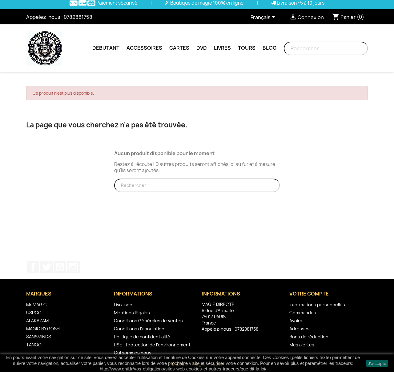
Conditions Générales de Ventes (148, 321)
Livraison (123, 305)
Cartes (179, 47)
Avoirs (295, 321)
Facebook (33, 267)
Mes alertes (301, 345)
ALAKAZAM (37, 321)
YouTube (60, 267)
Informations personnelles (317, 305)
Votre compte (309, 293)
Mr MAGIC (36, 305)
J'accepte (377, 363)
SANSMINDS (38, 337)
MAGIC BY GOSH (43, 329)
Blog (269, 47)
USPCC (34, 313)
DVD (201, 47)
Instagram (73, 267)
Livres (222, 47)
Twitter (46, 267)
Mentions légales (132, 313)
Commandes (302, 313)
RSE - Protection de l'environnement (152, 345)
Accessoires (144, 47)
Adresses (299, 329)
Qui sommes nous (132, 353)
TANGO (34, 345)
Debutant (105, 47)
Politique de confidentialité (142, 337)
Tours (246, 47)
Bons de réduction (308, 337)
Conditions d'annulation (139, 329)
